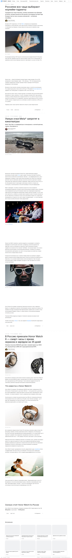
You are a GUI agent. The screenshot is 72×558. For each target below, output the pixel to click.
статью (15, 320)
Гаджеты (12, 4)
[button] (24, 363)
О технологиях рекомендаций (56, 557)
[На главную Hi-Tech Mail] (4, 1)
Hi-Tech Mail (16, 333)
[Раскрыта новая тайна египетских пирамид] (43, 548)
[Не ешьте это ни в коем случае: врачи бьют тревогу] (28, 548)
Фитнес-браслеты (37, 88)
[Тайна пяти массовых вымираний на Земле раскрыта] (12, 532)
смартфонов (37, 449)
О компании (4, 557)
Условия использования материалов (46, 557)
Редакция (38, 557)
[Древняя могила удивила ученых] (59, 532)
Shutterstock (11, 224)
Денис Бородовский (11, 128)
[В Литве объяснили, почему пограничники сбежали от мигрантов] (43, 532)
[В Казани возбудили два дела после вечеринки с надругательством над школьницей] (59, 548)
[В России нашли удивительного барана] (12, 548)
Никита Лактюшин (11, 20)
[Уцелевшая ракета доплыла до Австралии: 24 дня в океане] (28, 532)
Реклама (8, 557)
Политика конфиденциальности (65, 557)
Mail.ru (23, 23)
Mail (1, 557)
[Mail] (1, 1)
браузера (29, 320)
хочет (19, 175)
